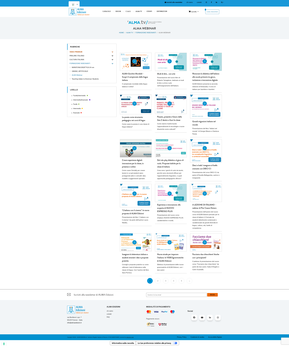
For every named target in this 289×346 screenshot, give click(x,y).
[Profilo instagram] (206, 2)
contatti (199, 2)
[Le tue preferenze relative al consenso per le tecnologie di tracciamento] (4, 344)
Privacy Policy (181, 337)
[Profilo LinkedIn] (216, 2)
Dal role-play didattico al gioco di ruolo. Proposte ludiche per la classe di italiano (170, 163)
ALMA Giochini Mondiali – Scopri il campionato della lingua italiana (135, 77)
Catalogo (107, 11)
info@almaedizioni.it (74, 323)
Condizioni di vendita (197, 337)
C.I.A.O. (128, 11)
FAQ (108, 317)
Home (121, 33)
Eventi (149, 11)
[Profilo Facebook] (194, 317)
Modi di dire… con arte (166, 73)
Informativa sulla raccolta (123, 343)
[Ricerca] (222, 2)
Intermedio (77, 108)
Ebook (118, 11)
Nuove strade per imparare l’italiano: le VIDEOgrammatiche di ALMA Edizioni (170, 257)
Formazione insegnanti (145, 33)
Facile (75, 104)
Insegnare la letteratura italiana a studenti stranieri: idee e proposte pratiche (135, 257)
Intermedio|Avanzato (80, 100)
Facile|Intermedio (79, 95)
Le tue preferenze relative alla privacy (154, 343)
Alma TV (139, 11)
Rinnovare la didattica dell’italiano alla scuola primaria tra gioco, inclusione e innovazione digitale (205, 77)
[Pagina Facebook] (211, 2)
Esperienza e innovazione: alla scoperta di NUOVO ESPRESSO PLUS (169, 208)
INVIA (212, 295)
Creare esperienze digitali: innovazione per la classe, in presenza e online (133, 163)
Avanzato (76, 113)
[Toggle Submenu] (112, 52)
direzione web (130, 337)
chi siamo (189, 2)
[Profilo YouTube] (202, 317)
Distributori (162, 11)
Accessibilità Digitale (215, 337)
